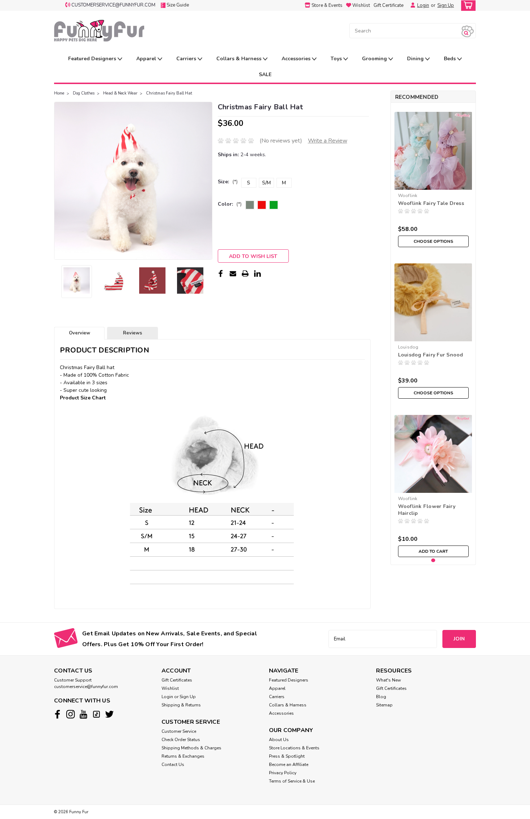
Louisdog (408, 347)
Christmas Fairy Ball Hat (169, 93)
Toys (337, 58)
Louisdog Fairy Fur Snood (430, 354)
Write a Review (327, 141)
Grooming (375, 58)
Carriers (187, 58)
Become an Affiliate (288, 764)
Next (206, 180)
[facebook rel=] (57, 714)
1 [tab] (433, 560)
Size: (228, 181)
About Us (279, 740)
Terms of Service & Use (292, 781)
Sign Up (445, 5)
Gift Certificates (177, 680)
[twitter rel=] (109, 714)
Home (59, 93)
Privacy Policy (282, 773)
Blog (381, 697)
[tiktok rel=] (96, 714)
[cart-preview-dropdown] (467, 5)
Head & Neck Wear (120, 93)
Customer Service (179, 731)
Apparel (147, 58)
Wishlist (170, 688)
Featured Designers (93, 58)
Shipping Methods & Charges (191, 748)
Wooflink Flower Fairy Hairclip (426, 510)
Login (423, 5)
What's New (388, 680)
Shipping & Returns (181, 705)
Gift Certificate (388, 5)
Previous (60, 180)
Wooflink (408, 195)
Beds (450, 58)
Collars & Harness (239, 58)
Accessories (297, 58)
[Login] (411, 5)
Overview (79, 333)
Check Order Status (181, 740)
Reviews (132, 333)
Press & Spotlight (287, 756)
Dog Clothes (83, 93)
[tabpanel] (433, 179)
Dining (416, 58)
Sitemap (384, 705)
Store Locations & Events (294, 748)
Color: (230, 204)
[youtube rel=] (83, 714)
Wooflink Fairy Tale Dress (431, 203)
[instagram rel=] (70, 714)
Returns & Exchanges (183, 756)
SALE (265, 74)
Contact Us (173, 764)
